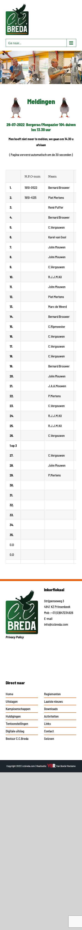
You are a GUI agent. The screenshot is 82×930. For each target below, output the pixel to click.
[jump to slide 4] (46, 79)
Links (47, 723)
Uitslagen (12, 701)
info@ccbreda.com (56, 624)
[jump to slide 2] (38, 79)
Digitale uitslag (15, 731)
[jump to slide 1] (33, 79)
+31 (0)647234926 (62, 612)
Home (9, 694)
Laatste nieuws (53, 701)
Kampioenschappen (18, 709)
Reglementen (52, 694)
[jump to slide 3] (42, 79)
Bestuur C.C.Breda (17, 738)
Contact (49, 731)
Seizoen (49, 738)
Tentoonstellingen (17, 723)
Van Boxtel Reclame (66, 766)
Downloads (51, 709)
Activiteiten (51, 716)
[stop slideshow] (50, 79)
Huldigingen (13, 716)
